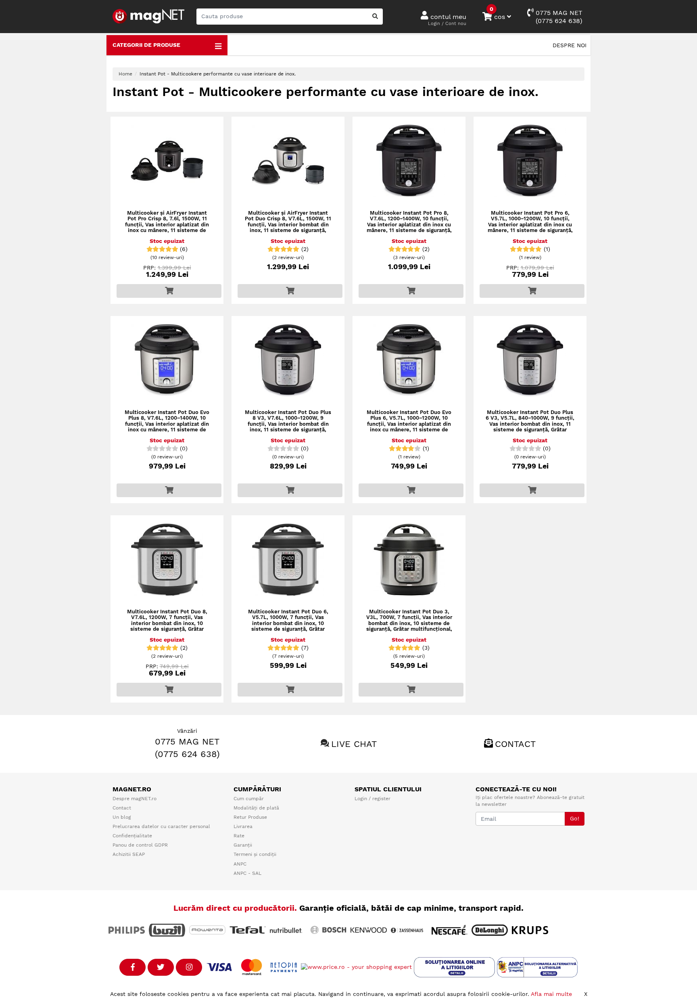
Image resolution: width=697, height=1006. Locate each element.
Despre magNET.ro (135, 798)
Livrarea (243, 826)
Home (125, 74)
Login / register (372, 798)
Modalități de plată (256, 808)
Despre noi (569, 45)
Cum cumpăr (249, 798)
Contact (515, 744)
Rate (239, 836)
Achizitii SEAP (129, 854)
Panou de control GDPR (140, 845)
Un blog (122, 817)
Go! (574, 818)
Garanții (243, 845)
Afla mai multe (551, 994)
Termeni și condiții (255, 854)
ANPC (240, 864)
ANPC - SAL (247, 873)
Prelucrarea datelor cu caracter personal (161, 826)
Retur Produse (250, 817)
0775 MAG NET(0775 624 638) (558, 17)
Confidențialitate (132, 836)
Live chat (354, 744)
